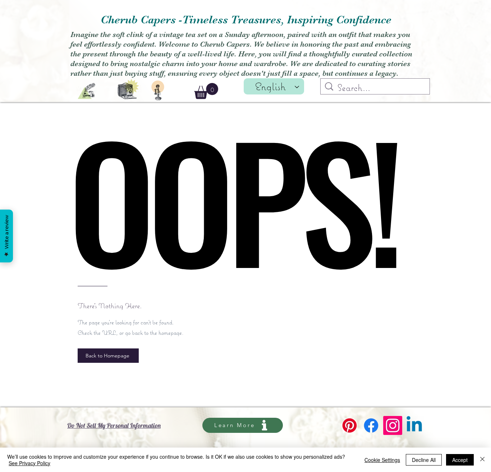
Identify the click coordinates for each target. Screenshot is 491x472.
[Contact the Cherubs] (157, 90)
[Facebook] (371, 425)
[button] (206, 91)
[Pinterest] (349, 425)
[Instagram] (392, 425)
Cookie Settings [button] (382, 459)
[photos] (128, 88)
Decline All (424, 459)
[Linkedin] (414, 425)
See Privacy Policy (29, 463)
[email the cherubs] (86, 91)
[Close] (482, 459)
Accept (460, 459)
